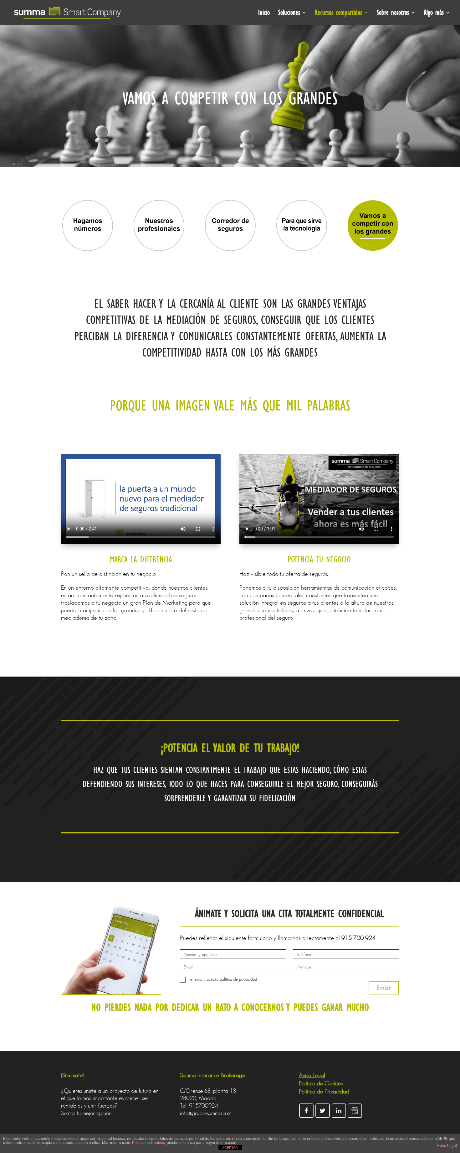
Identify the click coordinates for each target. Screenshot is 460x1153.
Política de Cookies (148, 1142)
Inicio (264, 13)
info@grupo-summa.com (206, 1113)
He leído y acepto (222, 979)
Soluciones (289, 13)
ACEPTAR (230, 1148)
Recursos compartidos (338, 13)
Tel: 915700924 (199, 1105)
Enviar (383, 987)
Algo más (434, 13)
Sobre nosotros (393, 13)
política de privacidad (238, 979)
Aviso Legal (447, 1146)
